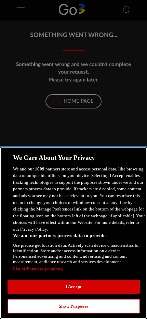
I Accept (73, 286)
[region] (73, 233)
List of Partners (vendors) (38, 268)
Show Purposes (73, 306)
